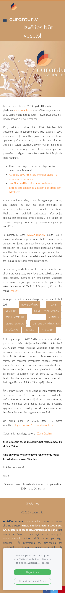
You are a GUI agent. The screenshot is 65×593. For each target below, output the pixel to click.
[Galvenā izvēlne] (5, 20)
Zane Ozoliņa (44, 433)
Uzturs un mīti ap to (46, 323)
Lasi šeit (14, 290)
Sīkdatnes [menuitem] (32, 503)
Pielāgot (45, 562)
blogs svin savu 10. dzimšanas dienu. (34, 425)
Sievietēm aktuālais (46, 310)
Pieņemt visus (32, 572)
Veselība (11, 310)
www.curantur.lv (23, 110)
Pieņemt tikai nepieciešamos (32, 581)
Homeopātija (29, 304)
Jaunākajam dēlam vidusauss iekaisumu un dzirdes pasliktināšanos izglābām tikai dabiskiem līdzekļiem (35, 188)
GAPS (53, 304)
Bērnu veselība (14, 317)
